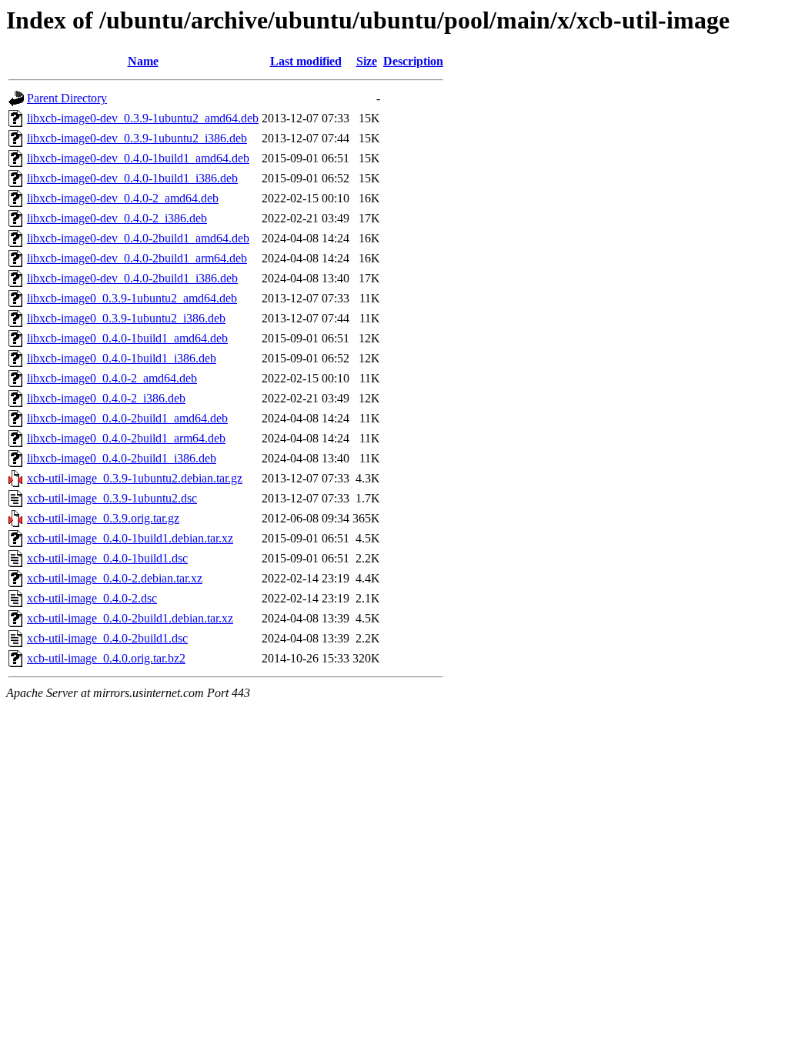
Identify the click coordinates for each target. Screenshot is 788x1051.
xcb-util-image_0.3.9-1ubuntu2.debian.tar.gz (134, 478)
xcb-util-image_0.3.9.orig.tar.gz (103, 518)
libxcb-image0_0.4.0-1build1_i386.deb (121, 358)
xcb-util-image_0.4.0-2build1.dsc (107, 638)
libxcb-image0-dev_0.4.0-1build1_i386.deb (132, 178)
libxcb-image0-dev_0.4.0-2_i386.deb (117, 218)
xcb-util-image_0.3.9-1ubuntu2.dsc (112, 498)
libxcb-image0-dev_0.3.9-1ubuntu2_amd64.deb (143, 118)
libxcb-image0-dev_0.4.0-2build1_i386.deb (132, 278)
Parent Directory (67, 98)
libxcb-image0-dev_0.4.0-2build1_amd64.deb (138, 238)
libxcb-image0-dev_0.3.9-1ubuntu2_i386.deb (137, 138)
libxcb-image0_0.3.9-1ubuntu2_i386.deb (126, 318)
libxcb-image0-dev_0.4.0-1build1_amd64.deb (138, 158)
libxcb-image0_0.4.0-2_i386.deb (106, 398)
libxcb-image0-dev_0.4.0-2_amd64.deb (123, 198)
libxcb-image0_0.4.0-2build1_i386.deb (121, 458)
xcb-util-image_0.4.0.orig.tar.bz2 (106, 658)
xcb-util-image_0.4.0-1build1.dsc (107, 558)
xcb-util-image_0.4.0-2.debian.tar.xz (114, 578)
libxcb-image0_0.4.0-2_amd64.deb (112, 378)
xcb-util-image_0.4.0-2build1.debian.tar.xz (130, 618)
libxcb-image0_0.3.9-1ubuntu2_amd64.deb (132, 298)
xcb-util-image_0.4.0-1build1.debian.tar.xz (130, 538)
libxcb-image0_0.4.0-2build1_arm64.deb (126, 438)
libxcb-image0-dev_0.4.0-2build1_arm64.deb (137, 258)
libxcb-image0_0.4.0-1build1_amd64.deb (127, 338)
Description (413, 61)
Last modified (306, 61)
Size (366, 61)
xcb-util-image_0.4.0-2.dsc (92, 598)
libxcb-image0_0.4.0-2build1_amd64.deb (127, 418)
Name (143, 61)
